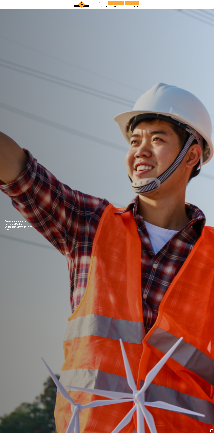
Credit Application (132, 2)
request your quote (116, 2)
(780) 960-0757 (104, 3)
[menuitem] (102, 7)
